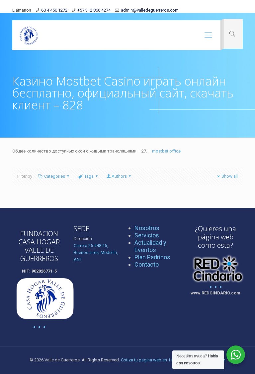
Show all (229, 176)
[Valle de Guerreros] (29, 35)
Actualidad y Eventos (150, 246)
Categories (54, 176)
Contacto (146, 264)
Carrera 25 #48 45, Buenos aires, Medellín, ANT (96, 252)
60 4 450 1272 (54, 10)
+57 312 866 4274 (94, 10)
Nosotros (146, 227)
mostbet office (166, 151)
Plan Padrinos (152, 257)
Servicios (146, 235)
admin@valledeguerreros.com (150, 10)
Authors (119, 176)
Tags (89, 176)
